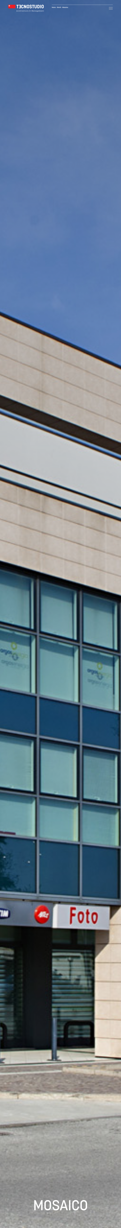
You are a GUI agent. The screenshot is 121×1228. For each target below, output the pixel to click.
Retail (59, 7)
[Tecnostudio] (26, 8)
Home (54, 7)
